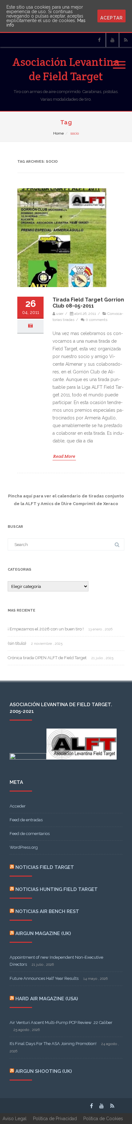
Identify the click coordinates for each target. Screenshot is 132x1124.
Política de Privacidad (55, 1118)
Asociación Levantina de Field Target (66, 69)
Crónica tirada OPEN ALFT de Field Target (47, 657)
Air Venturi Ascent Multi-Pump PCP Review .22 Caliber (61, 1022)
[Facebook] (99, 40)
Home (58, 133)
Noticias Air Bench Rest (47, 911)
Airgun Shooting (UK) (43, 1071)
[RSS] (125, 40)
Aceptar (111, 17)
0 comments (96, 319)
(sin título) (17, 643)
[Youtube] (112, 40)
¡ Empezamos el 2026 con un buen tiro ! (46, 629)
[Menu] (119, 61)
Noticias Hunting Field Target (56, 889)
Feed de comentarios (30, 833)
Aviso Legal (15, 1118)
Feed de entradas (26, 819)
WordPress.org (24, 847)
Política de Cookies (103, 1118)
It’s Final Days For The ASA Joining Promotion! (53, 1043)
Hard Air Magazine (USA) (46, 999)
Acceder (18, 806)
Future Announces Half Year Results (44, 978)
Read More (64, 456)
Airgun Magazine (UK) (43, 933)
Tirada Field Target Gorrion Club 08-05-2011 (88, 303)
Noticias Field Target (44, 867)
